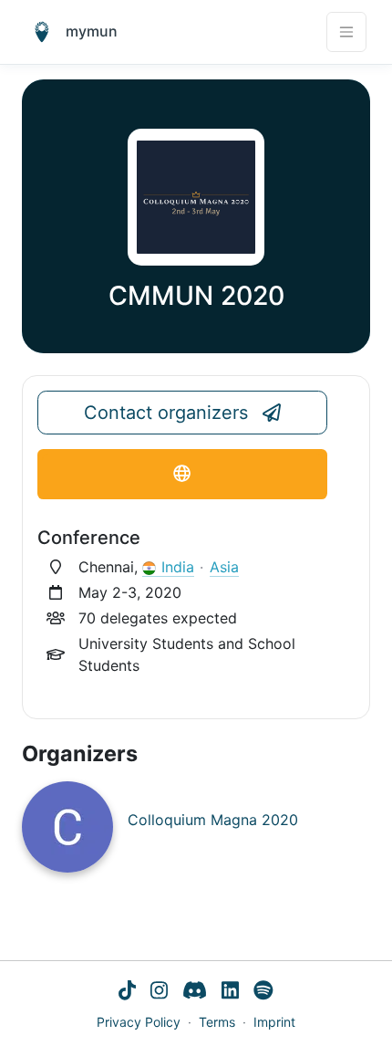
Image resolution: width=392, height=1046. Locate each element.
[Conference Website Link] (182, 474)
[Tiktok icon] (127, 992)
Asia (224, 567)
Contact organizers (166, 413)
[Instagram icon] (159, 992)
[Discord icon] (194, 992)
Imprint (274, 1022)
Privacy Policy (139, 1022)
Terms (217, 1022)
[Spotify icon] (263, 992)
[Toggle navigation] (346, 32)
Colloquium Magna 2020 (213, 820)
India (177, 567)
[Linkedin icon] (230, 992)
